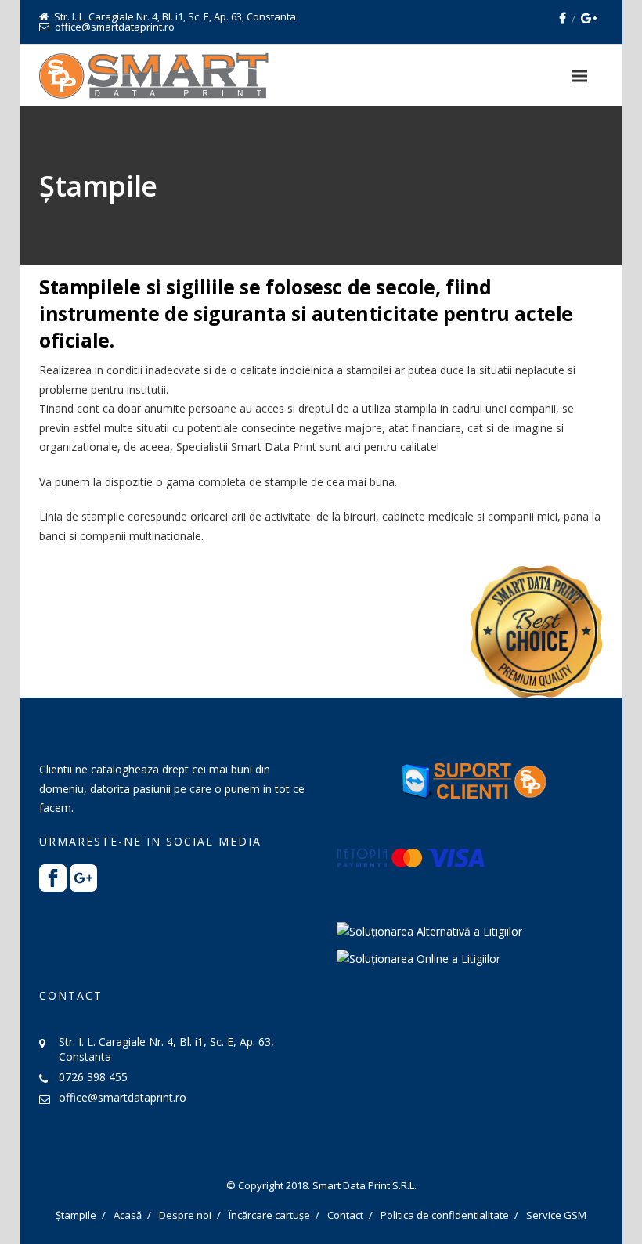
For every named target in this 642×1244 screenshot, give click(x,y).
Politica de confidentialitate (445, 1215)
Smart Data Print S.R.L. (364, 1185)
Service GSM (556, 1215)
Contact (345, 1215)
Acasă (128, 1215)
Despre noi (185, 1215)
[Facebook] (563, 18)
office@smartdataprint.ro (122, 1097)
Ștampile (76, 1215)
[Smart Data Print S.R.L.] (154, 75)
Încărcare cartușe (269, 1215)
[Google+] (589, 18)
